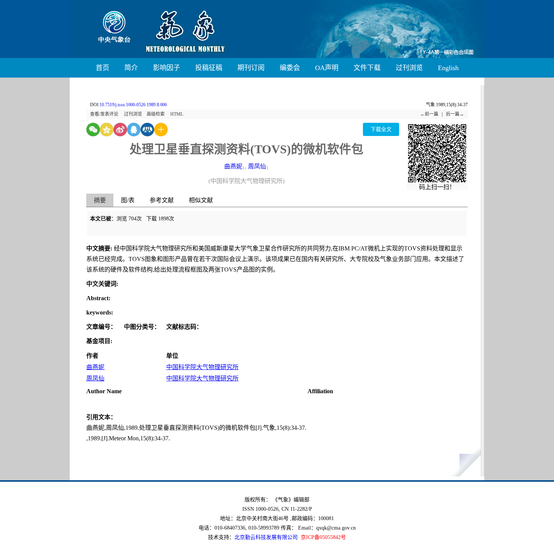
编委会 (290, 68)
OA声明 (326, 68)
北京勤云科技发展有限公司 (266, 537)
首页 (102, 68)
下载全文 (381, 129)
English (448, 68)
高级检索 (156, 114)
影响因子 (166, 68)
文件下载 (367, 68)
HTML (176, 114)
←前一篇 (429, 114)
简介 (131, 68)
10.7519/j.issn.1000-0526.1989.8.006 (133, 104)
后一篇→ (455, 114)
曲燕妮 (233, 166)
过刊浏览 (409, 68)
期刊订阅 (251, 68)
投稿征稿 (208, 68)
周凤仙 (257, 166)
